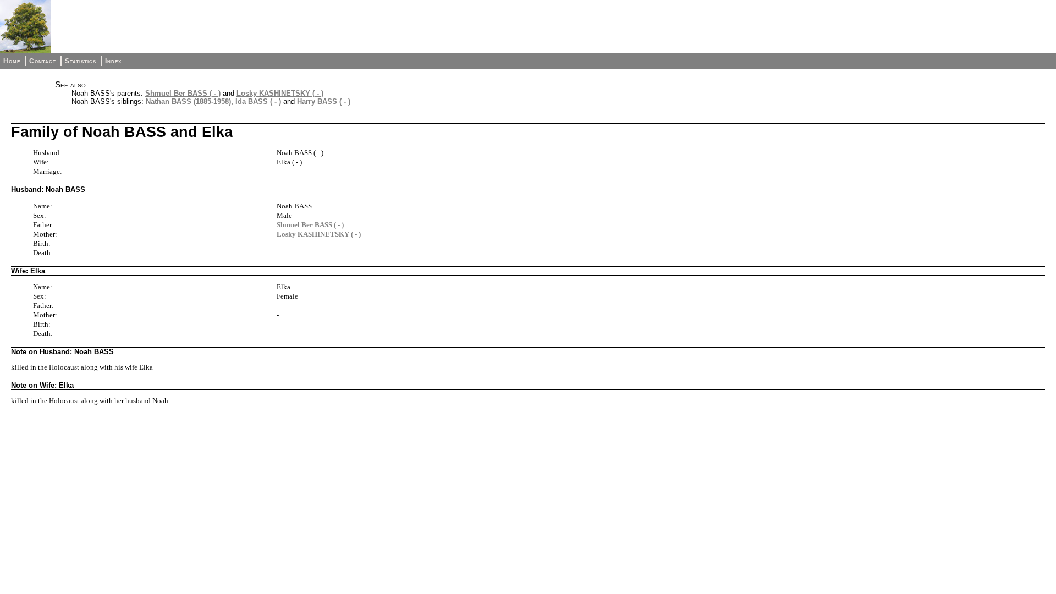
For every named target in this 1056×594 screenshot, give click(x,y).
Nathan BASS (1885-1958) (188, 101)
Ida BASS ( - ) (258, 101)
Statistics (80, 61)
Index (113, 61)
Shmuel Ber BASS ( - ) (183, 93)
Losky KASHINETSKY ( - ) (280, 93)
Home (11, 61)
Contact (42, 61)
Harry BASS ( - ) (323, 101)
